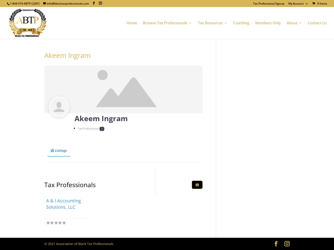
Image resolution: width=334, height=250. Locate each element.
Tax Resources (210, 23)
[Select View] (197, 185)
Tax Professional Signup (268, 3)
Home (132, 23)
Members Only (268, 23)
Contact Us (317, 23)
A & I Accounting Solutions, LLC (63, 204)
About (292, 23)
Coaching (241, 23)
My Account (296, 3)
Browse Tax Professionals (165, 23)
